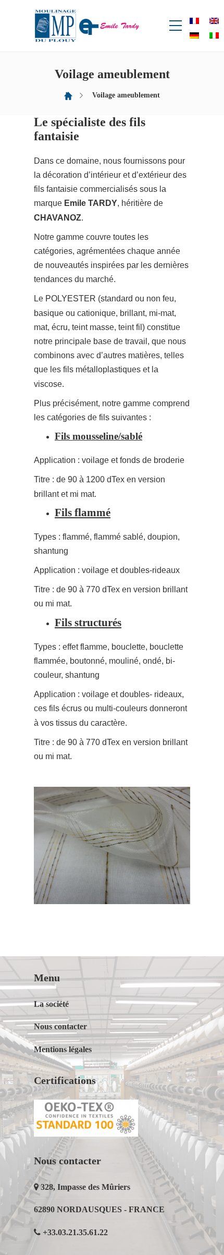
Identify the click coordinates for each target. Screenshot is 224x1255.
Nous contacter (60, 1026)
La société (51, 1004)
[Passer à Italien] (214, 35)
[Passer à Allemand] (194, 35)
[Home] (68, 95)
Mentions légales (63, 1049)
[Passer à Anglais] (214, 21)
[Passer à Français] (194, 21)
